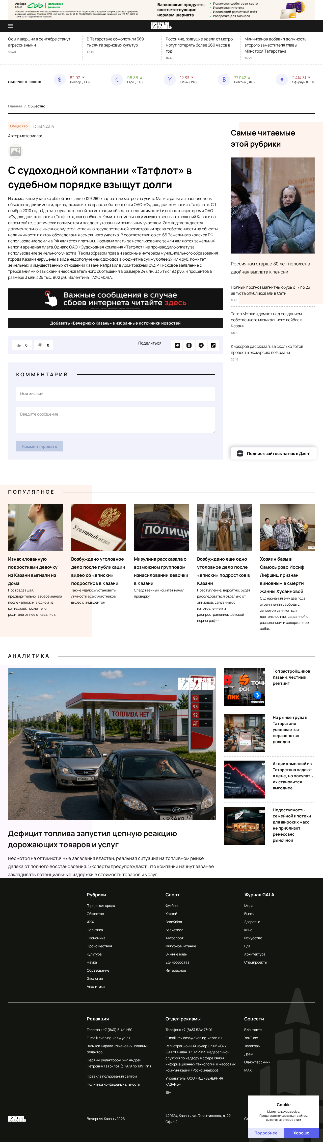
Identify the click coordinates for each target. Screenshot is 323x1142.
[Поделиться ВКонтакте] (176, 345)
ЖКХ (90, 921)
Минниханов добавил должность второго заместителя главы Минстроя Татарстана (276, 45)
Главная (15, 106)
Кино (248, 929)
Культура (94, 954)
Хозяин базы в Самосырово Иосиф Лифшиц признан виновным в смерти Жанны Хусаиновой (282, 575)
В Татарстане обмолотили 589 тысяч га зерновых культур (115, 42)
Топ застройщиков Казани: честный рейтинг (291, 677)
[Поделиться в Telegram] (201, 345)
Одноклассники (257, 1062)
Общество (36, 106)
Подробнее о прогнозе (24, 82)
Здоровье (252, 921)
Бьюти (249, 913)
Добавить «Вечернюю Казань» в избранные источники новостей (115, 323)
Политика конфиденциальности (113, 1084)
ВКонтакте (253, 1029)
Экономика (96, 937)
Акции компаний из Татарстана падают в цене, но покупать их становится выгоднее (293, 776)
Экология (95, 978)
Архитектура (254, 954)
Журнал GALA (259, 895)
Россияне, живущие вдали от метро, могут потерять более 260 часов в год (200, 45)
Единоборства (178, 962)
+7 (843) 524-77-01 (197, 1029)
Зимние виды (176, 954)
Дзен (248, 1054)
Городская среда (101, 905)
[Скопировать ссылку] (213, 345)
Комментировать (39, 446)
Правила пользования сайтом (112, 1076)
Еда (247, 946)
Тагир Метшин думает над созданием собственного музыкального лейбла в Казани (267, 320)
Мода (248, 905)
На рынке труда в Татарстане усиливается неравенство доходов (290, 729)
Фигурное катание (181, 946)
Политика (95, 929)
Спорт (173, 895)
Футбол (172, 905)
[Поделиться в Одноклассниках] (189, 345)
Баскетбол (174, 929)
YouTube (251, 1037)
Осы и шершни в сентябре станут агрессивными (39, 42)
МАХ (248, 1070)
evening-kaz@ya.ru (114, 1037)
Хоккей (171, 913)
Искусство (253, 937)
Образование (98, 970)
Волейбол (174, 921)
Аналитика (29, 655)
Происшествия (99, 946)
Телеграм (252, 1045)
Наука (92, 962)
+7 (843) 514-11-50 (117, 1029)
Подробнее (266, 1133)
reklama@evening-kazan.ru (199, 1037)
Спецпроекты (255, 962)
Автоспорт (174, 937)
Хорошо (301, 1133)
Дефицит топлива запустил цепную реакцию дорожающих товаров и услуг (92, 839)
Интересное (176, 970)
